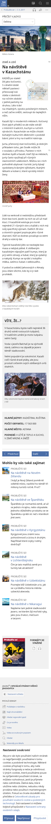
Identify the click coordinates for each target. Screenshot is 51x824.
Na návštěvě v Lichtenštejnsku (22, 558)
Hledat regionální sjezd (14, 717)
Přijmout (8, 818)
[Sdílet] (40, 10)
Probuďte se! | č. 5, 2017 (14, 9)
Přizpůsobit (40, 818)
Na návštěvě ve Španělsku (27, 500)
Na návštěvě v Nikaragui (26, 604)
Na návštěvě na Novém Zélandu (25, 474)
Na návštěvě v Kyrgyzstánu (28, 530)
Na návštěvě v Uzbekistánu (28, 580)
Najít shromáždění (12, 712)
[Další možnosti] (46, 10)
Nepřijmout (23, 818)
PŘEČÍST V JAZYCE (11, 16)
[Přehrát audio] (34, 10)
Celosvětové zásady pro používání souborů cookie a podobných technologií (24, 800)
